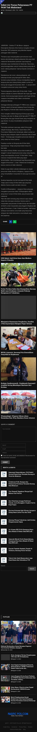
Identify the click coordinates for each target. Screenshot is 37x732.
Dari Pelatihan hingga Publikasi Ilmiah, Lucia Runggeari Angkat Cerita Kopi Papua (22, 503)
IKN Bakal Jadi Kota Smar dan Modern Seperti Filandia (16, 259)
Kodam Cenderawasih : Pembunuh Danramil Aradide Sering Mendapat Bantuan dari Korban (18, 385)
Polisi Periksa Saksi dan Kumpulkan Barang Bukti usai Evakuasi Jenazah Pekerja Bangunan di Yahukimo (18, 291)
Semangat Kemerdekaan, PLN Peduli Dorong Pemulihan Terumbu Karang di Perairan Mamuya (22, 474)
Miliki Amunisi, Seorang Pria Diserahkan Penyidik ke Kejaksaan (17, 353)
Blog (24, 729)
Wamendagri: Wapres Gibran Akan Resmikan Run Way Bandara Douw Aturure (18, 417)
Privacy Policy (22, 727)
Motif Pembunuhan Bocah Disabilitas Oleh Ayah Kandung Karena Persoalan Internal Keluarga (23, 699)
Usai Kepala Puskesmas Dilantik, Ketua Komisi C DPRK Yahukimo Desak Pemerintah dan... (22, 666)
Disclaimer (14, 727)
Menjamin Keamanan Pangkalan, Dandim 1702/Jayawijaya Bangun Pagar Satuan (17, 323)
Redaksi (30, 727)
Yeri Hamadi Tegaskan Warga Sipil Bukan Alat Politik (21, 492)
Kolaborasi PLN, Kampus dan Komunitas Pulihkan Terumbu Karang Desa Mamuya (22, 484)
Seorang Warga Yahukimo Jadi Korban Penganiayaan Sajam (22, 521)
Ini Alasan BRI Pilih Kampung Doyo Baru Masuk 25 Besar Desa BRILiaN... (21, 530)
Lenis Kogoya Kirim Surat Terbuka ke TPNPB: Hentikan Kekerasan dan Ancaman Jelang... (23, 677)
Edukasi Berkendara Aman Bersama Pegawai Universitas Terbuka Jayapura (16, 647)
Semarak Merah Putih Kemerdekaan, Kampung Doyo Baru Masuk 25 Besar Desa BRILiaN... (21, 541)
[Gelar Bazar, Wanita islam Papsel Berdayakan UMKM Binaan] (5, 689)
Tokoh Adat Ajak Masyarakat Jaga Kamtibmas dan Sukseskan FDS (20, 559)
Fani (3, 10)
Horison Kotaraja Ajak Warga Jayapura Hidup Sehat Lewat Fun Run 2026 (22, 511)
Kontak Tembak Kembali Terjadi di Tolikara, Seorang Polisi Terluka (20, 549)
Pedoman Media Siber (15, 729)
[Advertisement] (18, 593)
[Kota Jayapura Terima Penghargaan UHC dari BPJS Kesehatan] (5, 657)
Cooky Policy (6, 727)
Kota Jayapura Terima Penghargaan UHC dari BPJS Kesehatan (23, 656)
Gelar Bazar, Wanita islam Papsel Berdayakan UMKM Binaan (22, 688)
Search (3, 565)
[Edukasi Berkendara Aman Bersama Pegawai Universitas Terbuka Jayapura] (18, 632)
